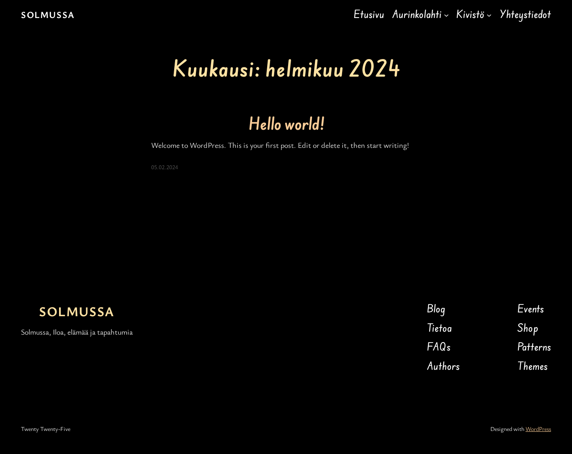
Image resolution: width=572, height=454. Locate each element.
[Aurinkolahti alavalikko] (446, 14)
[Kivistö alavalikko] (489, 14)
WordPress (538, 429)
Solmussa (48, 14)
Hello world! (285, 124)
